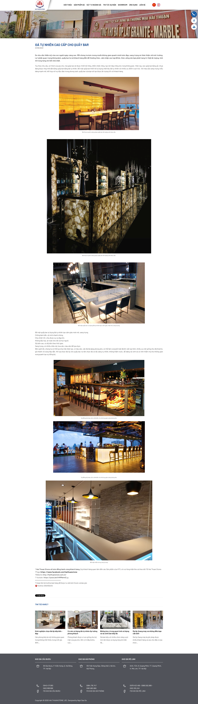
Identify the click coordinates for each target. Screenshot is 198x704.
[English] (159, 5)
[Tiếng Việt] (154, 5)
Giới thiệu (68, 5)
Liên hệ (142, 5)
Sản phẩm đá (79, 5)
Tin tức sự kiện (109, 5)
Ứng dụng (133, 5)
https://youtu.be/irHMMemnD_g (56, 577)
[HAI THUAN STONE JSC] (40, 4)
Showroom (122, 5)
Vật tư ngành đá (94, 5)
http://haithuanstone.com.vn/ (54, 575)
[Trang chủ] (62, 4)
